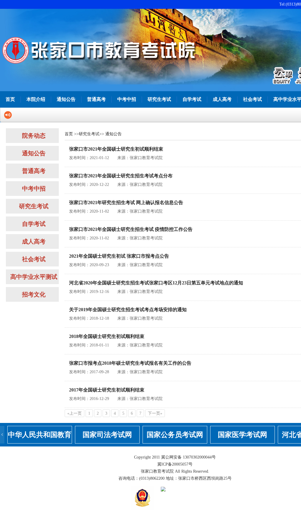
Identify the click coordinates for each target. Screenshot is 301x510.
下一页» (155, 413)
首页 (10, 99)
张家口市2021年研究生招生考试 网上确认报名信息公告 (126, 202)
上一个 (2, 435)
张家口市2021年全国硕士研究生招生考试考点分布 (121, 175)
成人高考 (222, 99)
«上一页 (74, 413)
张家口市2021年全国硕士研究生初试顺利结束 (116, 148)
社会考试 (252, 99)
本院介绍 (35, 99)
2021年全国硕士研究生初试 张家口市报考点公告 (119, 256)
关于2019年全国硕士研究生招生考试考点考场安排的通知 (128, 309)
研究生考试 (159, 99)
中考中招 (126, 99)
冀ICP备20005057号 (175, 464)
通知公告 (66, 99)
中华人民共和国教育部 (39, 437)
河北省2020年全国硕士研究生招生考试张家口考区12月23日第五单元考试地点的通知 (156, 282)
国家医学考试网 (242, 435)
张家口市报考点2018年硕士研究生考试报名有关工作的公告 (130, 363)
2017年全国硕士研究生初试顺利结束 (106, 389)
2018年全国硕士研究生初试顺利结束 (106, 336)
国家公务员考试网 (175, 435)
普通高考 (96, 99)
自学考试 (192, 99)
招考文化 (34, 294)
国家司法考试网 (107, 435)
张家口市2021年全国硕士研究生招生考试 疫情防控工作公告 (131, 229)
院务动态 (34, 135)
